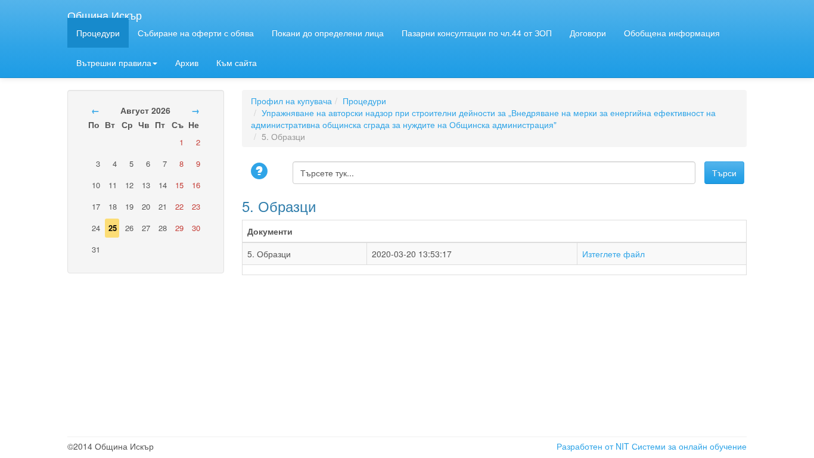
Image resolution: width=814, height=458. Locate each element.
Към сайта (236, 62)
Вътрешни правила (113, 62)
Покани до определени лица (328, 33)
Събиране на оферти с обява (196, 33)
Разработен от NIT (593, 446)
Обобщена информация (672, 33)
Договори (588, 33)
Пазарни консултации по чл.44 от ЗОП (477, 33)
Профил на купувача (291, 101)
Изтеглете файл (613, 254)
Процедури (98, 33)
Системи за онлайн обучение (689, 446)
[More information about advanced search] (261, 171)
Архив (186, 62)
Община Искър (104, 12)
